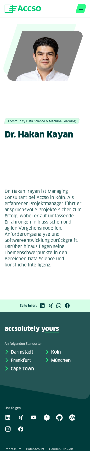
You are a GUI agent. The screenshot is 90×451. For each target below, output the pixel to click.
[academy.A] (46, 417)
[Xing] (52, 306)
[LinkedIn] (43, 306)
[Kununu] (72, 417)
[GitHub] (59, 417)
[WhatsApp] (60, 306)
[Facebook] (68, 306)
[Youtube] (33, 417)
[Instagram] (8, 429)
